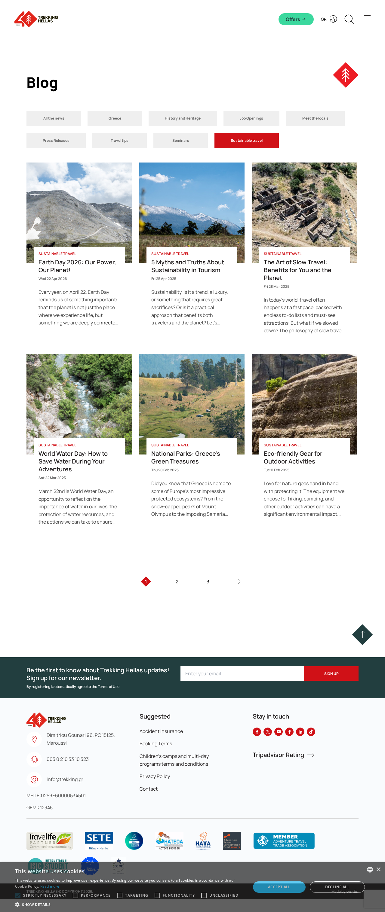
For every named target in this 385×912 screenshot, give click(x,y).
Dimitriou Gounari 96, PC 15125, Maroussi (81, 739)
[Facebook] (257, 732)
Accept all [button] (279, 886)
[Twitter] (268, 732)
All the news (53, 118)
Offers (293, 19)
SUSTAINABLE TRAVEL (57, 253)
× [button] (378, 869)
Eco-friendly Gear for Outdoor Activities (293, 457)
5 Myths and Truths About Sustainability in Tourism (187, 266)
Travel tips (119, 140)
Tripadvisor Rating (278, 755)
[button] (362, 634)
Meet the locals (315, 118)
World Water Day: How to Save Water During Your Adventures (73, 461)
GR (324, 19)
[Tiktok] (311, 732)
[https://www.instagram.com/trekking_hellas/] (289, 732)
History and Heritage (183, 118)
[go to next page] (239, 582)
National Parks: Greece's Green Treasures (185, 457)
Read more (50, 886)
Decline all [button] (337, 886)
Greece (115, 118)
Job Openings (251, 118)
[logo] (49, 841)
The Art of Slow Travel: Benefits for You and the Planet (297, 270)
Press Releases (56, 140)
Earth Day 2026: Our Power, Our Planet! (77, 266)
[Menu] (367, 19)
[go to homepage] (46, 717)
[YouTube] (278, 732)
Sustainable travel (247, 140)
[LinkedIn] (300, 732)
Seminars (180, 140)
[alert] (192, 887)
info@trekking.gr (65, 779)
